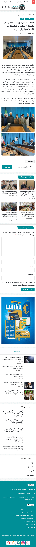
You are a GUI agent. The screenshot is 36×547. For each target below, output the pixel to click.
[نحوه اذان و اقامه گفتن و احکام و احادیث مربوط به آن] (29, 385)
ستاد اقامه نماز (28, 15)
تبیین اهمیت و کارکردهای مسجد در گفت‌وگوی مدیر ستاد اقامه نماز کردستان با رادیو (27, 194)
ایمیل (32, 267)
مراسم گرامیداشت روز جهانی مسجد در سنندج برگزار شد (17, 2)
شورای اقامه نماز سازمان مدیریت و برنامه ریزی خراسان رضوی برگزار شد (28, 214)
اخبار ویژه (29, 161)
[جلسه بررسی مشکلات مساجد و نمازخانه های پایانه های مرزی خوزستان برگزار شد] (9, 206)
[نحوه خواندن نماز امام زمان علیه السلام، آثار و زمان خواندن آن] (29, 395)
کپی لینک (7, 167)
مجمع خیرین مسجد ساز (27, 518)
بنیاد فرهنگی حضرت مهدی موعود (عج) (23, 515)
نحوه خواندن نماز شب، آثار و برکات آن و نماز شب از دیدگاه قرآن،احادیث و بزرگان (12, 359)
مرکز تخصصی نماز (28, 521)
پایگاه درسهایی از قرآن (27, 512)
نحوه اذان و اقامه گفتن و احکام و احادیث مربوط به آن (13, 383)
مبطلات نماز (31, 475)
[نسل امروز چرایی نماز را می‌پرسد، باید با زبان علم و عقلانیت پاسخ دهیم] (29, 448)
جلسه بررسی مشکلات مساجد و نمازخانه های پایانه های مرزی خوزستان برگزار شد (9, 215)
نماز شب (32, 463)
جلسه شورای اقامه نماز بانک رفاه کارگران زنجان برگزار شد (9, 192)
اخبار (19, 15)
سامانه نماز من (29, 527)
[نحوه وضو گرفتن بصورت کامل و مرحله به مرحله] (29, 377)
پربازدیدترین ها (18, 351)
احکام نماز (31, 467)
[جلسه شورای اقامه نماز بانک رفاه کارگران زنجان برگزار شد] (9, 184)
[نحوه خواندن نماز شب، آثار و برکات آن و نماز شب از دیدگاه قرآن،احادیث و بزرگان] (29, 359)
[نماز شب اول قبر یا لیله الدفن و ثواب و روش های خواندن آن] (29, 368)
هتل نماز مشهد (29, 524)
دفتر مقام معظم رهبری (27, 509)
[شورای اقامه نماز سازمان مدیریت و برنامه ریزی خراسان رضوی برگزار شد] (27, 206)
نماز (10, 535)
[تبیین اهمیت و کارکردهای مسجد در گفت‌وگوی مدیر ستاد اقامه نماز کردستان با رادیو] (27, 184)
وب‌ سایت (31, 275)
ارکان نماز (32, 471)
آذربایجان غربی (29, 19)
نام (33, 259)
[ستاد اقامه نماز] (18, 7)
